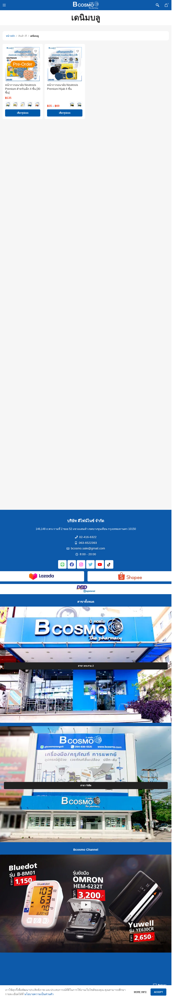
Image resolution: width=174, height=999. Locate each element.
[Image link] (41, 576)
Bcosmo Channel (85, 849)
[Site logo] (86, 4)
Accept (158, 992)
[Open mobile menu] (4, 5)
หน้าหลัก (10, 36)
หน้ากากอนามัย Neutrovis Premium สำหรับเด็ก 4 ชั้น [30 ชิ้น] (22, 89)
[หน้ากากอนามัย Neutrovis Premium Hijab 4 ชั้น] (64, 64)
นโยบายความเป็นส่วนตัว (39, 994)
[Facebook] (71, 564)
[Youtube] (99, 564)
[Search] (157, 5)
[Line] (62, 564)
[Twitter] (90, 564)
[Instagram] (81, 564)
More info (140, 992)
